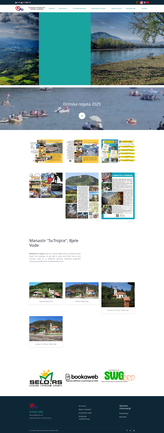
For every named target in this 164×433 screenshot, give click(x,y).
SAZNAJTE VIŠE (82, 57)
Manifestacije (131, 8)
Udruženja (124, 413)
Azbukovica (63, 8)
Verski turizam (116, 8)
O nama (83, 406)
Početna (52, 8)
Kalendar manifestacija (84, 417)
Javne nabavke (85, 409)
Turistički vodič (86, 413)
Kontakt (123, 417)
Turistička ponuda (79, 8)
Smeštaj (144, 8)
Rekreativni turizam (98, 8)
